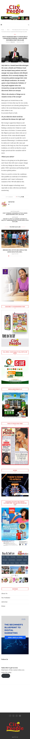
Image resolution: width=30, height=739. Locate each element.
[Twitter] (13, 716)
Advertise (4, 602)
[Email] (20, 716)
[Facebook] (10, 716)
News (8, 29)
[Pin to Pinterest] (21, 196)
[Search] (28, 25)
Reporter (13, 42)
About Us (4, 593)
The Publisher (5, 598)
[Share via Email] (23, 196)
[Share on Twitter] (20, 196)
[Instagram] (17, 716)
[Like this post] (17, 196)
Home (2, 29)
